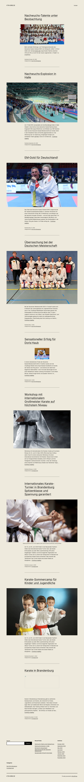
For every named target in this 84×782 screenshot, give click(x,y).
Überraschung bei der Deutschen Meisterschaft (43, 750)
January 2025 (61, 753)
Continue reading (29, 320)
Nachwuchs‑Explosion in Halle (42, 746)
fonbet (75, 5)
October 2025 (61, 744)
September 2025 (62, 746)
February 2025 (61, 751)
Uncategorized (34, 470)
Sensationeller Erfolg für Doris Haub (43, 753)
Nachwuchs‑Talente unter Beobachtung (44, 744)
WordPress (74, 776)
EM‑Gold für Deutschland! (41, 157)
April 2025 (60, 750)
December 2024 (61, 755)
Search (8, 740)
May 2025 (60, 748)
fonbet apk (37, 51)
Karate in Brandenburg (39, 670)
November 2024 (61, 757)
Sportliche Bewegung (36, 60)
